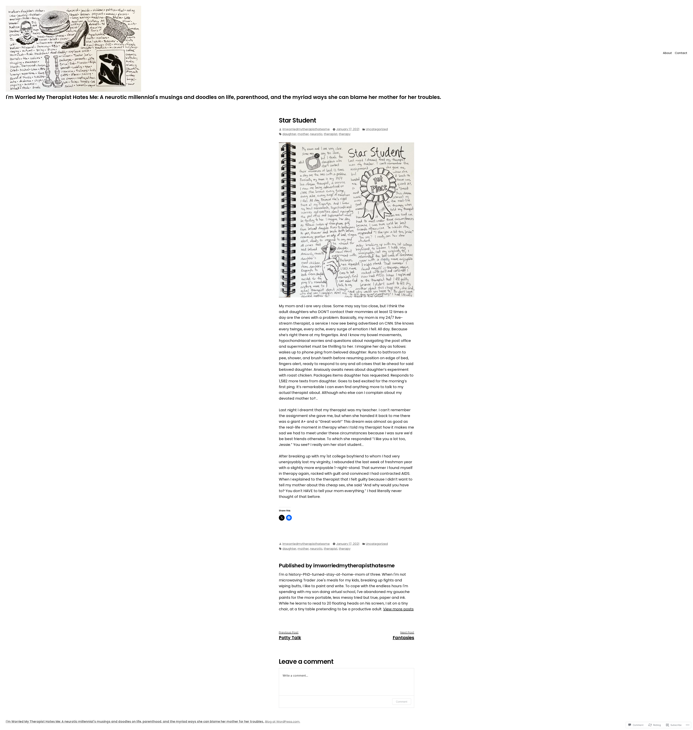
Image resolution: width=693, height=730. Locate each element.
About (667, 53)
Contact (681, 53)
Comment (401, 701)
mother (303, 134)
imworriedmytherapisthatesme (306, 129)
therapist (330, 134)
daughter (289, 134)
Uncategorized (377, 129)
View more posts (398, 609)
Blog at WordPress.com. (282, 722)
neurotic (316, 134)
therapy (344, 134)
